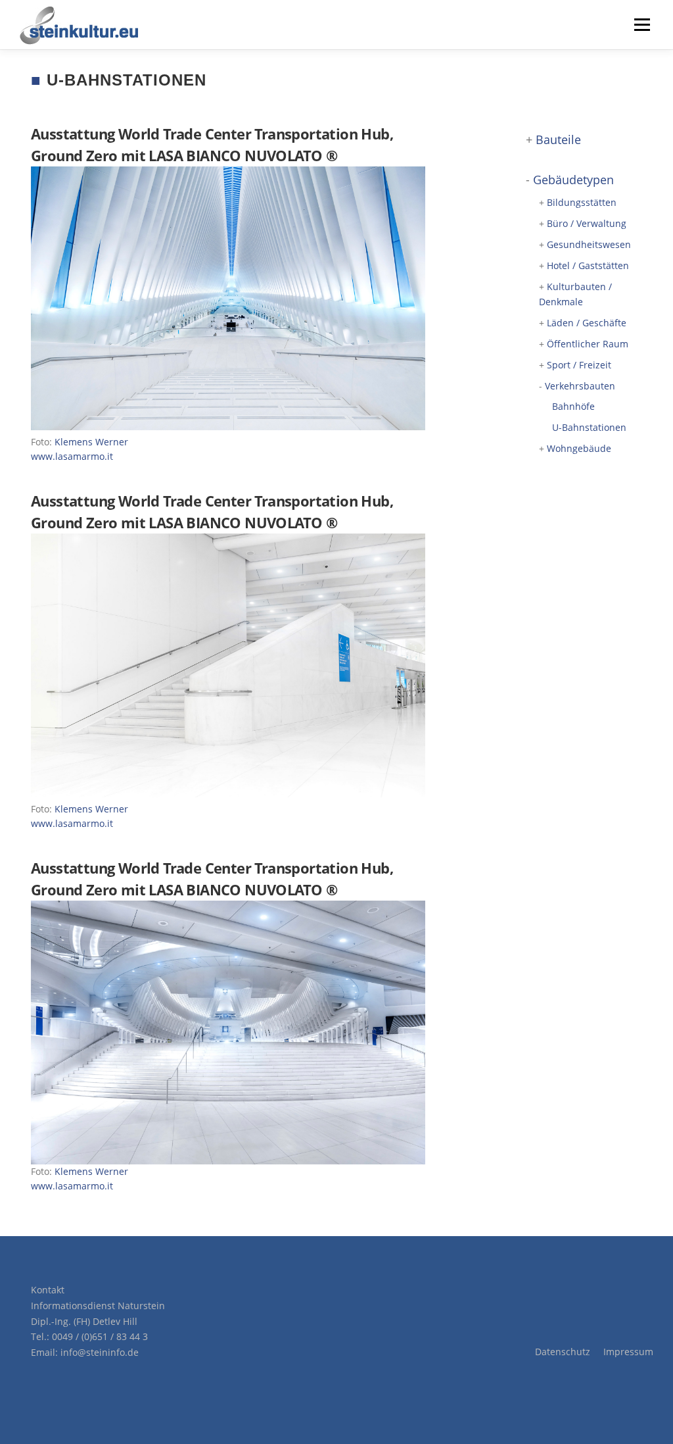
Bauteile (558, 139)
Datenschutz (562, 1351)
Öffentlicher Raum (587, 343)
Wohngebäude (579, 448)
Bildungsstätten (581, 202)
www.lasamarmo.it (72, 456)
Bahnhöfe (573, 406)
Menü (641, 24)
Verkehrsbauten (580, 386)
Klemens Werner (91, 442)
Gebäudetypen (573, 179)
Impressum (628, 1351)
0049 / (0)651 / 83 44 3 (100, 1336)
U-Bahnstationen (589, 427)
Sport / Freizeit (579, 365)
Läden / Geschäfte (586, 322)
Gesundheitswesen (589, 244)
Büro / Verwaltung (586, 223)
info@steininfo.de (99, 1352)
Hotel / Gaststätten (588, 265)
